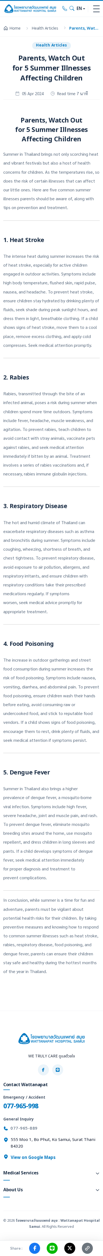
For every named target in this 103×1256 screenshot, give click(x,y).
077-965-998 (20, 1106)
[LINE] (57, 1069)
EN (79, 9)
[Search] (71, 9)
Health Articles (45, 28)
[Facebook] (43, 1069)
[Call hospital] (64, 9)
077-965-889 (24, 1128)
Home (15, 28)
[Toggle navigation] (96, 8)
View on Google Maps (32, 1157)
